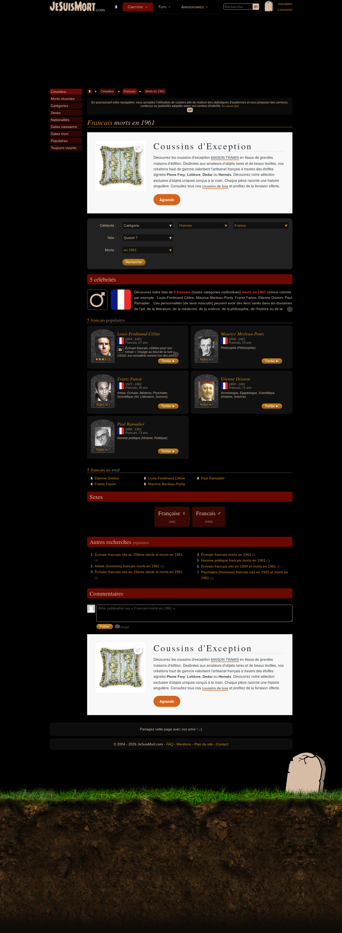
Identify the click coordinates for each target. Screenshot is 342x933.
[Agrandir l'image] (137, 148)
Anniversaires (192, 7)
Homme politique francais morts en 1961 (233, 560)
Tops (162, 7)
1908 (232, 339)
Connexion (284, 10)
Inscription (285, 4)
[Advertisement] (171, 51)
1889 (232, 384)
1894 (128, 339)
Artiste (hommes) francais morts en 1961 (127, 566)
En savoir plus (230, 105)
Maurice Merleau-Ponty (242, 334)
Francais (129, 91)
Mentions (184, 744)
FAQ (169, 744)
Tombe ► (168, 361)
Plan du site (203, 744)
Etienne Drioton (235, 379)
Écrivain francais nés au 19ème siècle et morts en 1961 (139, 572)
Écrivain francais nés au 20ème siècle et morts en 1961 (139, 555)
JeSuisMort (73, 7)
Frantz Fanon (129, 379)
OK (190, 110)
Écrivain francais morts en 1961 (226, 555)
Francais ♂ (208, 516)
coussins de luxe (215, 186)
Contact (222, 744)
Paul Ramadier (130, 424)
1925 (128, 384)
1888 (128, 429)
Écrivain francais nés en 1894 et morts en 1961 (238, 566)
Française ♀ (172, 516)
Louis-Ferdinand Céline (138, 334)
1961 (138, 339)
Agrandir (166, 199)
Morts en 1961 (155, 91)
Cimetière (135, 7)
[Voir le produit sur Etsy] (120, 166)
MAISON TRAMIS (225, 158)
